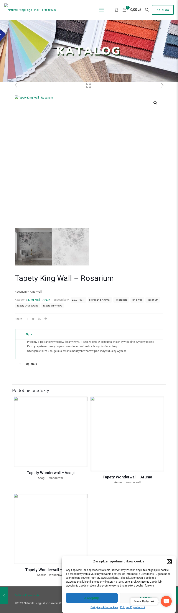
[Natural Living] (30, 10)
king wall (137, 299)
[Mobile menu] (101, 9)
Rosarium (152, 299)
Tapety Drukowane (27, 305)
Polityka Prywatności (132, 607)
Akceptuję (92, 598)
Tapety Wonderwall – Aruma (127, 477)
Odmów (146, 598)
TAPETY (46, 299)
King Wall (34, 299)
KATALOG (163, 10)
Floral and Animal (99, 299)
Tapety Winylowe (52, 305)
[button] (169, 561)
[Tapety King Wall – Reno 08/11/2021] (4, 595)
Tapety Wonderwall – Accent (50, 569)
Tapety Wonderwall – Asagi (50, 472)
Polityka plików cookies (104, 607)
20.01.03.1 (78, 299)
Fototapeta (121, 299)
